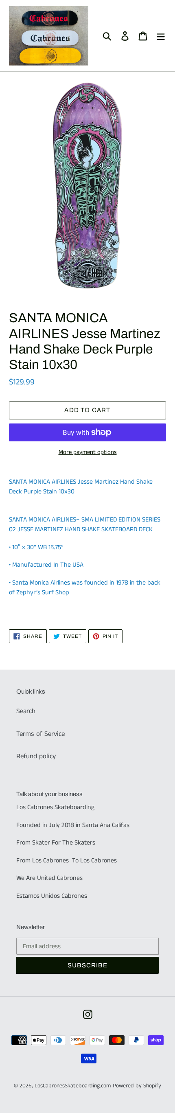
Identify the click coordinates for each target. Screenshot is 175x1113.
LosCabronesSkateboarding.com (73, 1086)
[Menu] (161, 35)
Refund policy (36, 756)
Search (25, 711)
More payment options (88, 452)
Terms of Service (40, 734)
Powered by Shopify (137, 1086)
